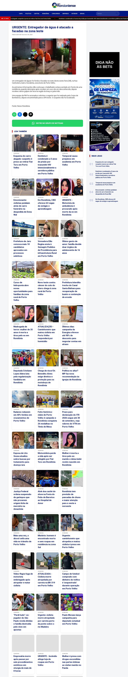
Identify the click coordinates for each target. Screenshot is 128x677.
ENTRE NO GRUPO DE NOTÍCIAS (49, 123)
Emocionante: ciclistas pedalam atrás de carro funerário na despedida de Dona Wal (106, 192)
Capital (36, 13)
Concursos (56, 13)
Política (28, 13)
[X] (25, 114)
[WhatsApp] (14, 114)
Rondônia (45, 13)
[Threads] (30, 114)
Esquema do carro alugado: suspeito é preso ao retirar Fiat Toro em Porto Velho (106, 164)
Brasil (82, 13)
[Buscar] (116, 14)
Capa (20, 13)
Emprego (65, 13)
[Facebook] (20, 114)
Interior (74, 13)
